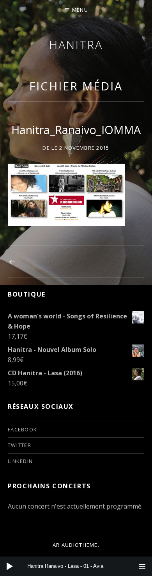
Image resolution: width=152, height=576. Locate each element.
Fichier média (76, 86)
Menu (80, 9)
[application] (76, 566)
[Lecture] (10, 566)
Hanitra (76, 44)
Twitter (19, 445)
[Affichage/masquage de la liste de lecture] (142, 566)
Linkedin (20, 461)
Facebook (22, 429)
